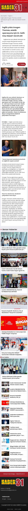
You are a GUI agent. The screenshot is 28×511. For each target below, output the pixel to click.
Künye (9, 499)
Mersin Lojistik (18, 509)
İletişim (4, 499)
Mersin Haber (10, 509)
